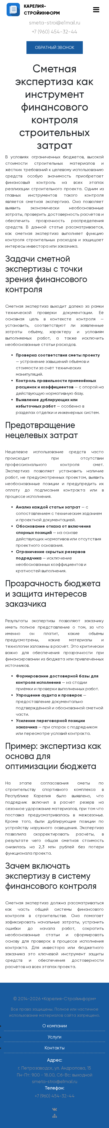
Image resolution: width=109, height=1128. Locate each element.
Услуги (54, 1037)
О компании (54, 1025)
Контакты (54, 1047)
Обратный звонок (54, 47)
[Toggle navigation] (96, 9)
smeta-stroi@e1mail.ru (54, 23)
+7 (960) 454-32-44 (54, 32)
